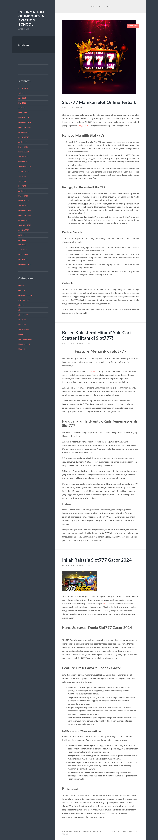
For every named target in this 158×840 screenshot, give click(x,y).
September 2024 (24, 166)
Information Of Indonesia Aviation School (31, 18)
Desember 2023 (24, 210)
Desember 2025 (24, 122)
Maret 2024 (23, 196)
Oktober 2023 (23, 220)
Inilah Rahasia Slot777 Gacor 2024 (97, 560)
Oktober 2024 (23, 162)
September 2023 (24, 225)
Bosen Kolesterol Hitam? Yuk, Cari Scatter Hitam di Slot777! (96, 335)
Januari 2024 (23, 206)
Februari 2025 (23, 152)
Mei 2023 (22, 245)
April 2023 (22, 250)
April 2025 (22, 142)
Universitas (22, 349)
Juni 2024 (22, 181)
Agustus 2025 (23, 137)
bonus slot (22, 285)
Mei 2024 (22, 186)
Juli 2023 (22, 235)
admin (79, 108)
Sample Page (23, 45)
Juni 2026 (22, 98)
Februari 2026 (23, 117)
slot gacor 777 (84, 125)
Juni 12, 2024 (68, 343)
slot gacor (22, 320)
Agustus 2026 (23, 88)
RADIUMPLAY (23, 300)
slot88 (20, 334)
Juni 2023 (22, 240)
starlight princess (25, 339)
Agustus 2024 (23, 171)
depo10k (21, 290)
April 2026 (22, 108)
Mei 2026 (22, 103)
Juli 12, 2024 (67, 108)
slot (19, 310)
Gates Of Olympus (25, 295)
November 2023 (24, 215)
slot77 (106, 603)
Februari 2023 (23, 259)
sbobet (21, 305)
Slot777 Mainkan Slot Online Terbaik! (100, 102)
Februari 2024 (23, 201)
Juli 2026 (22, 93)
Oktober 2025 (23, 132)
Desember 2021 (24, 264)
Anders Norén (126, 832)
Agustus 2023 (23, 230)
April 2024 (22, 191)
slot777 (93, 371)
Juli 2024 (22, 176)
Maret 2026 (23, 113)
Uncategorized (24, 344)
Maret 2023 (23, 254)
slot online (22, 325)
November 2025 (24, 127)
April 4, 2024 (68, 565)
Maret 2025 (23, 147)
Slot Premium (23, 329)
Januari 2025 (23, 157)
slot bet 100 (23, 315)
